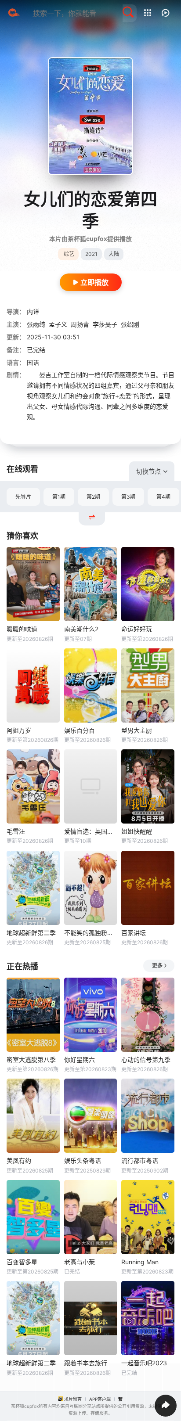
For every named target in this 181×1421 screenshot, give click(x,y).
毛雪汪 (16, 831)
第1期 (58, 496)
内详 (33, 311)
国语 (33, 362)
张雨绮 (36, 324)
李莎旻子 (105, 324)
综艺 (69, 254)
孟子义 (58, 324)
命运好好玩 (136, 629)
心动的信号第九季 (145, 1059)
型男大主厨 (136, 730)
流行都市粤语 (139, 1160)
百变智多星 (22, 1262)
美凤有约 (19, 1160)
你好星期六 (79, 1059)
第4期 (163, 496)
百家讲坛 (133, 932)
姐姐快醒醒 (136, 831)
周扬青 (80, 324)
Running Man (140, 1262)
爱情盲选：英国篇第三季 (90, 831)
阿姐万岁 (19, 730)
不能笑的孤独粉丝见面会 (90, 932)
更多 (157, 965)
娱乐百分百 (79, 730)
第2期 (93, 496)
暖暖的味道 (22, 629)
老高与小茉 (79, 1262)
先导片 (23, 496)
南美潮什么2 (81, 629)
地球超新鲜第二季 (31, 932)
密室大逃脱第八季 (31, 1059)
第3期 (128, 496)
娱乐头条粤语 (82, 1160)
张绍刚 (130, 324)
